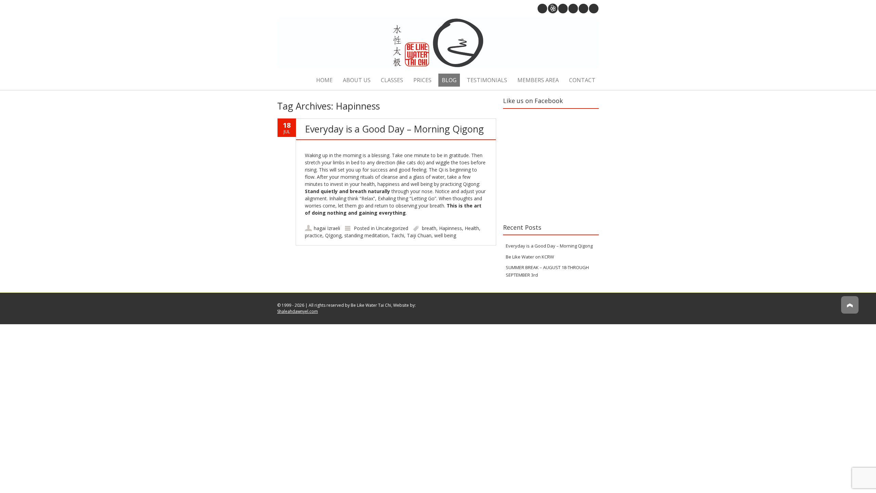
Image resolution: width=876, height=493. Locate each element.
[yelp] (553, 8)
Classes (392, 80)
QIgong (333, 235)
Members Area (538, 80)
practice (313, 235)
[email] (542, 8)
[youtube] (573, 8)
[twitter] (583, 8)
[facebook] (594, 8)
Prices (422, 80)
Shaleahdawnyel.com (297, 311)
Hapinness (450, 228)
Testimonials (487, 80)
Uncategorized (392, 228)
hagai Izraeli (327, 228)
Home (324, 80)
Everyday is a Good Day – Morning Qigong (394, 129)
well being (445, 235)
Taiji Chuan (419, 235)
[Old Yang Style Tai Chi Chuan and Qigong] (438, 43)
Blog (449, 80)
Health (472, 228)
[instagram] (563, 8)
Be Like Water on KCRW (530, 257)
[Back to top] (850, 311)
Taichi (397, 235)
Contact (582, 80)
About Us (357, 80)
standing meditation (366, 235)
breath (429, 228)
